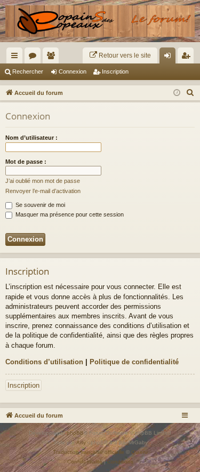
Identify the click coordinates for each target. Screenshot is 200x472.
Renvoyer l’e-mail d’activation (43, 191)
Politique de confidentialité (134, 362)
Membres (53, 57)
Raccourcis (16, 57)
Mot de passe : (25, 161)
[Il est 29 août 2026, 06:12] (176, 93)
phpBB (75, 433)
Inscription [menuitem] (188, 57)
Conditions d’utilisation (44, 362)
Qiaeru (139, 452)
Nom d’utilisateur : (31, 137)
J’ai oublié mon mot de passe (42, 181)
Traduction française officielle (88, 452)
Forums (35, 57)
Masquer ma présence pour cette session (69, 214)
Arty (81, 442)
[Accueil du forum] (100, 21)
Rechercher (27, 71)
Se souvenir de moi (39, 205)
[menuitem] (120, 55)
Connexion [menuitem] (169, 57)
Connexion (72, 71)
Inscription (115, 71)
